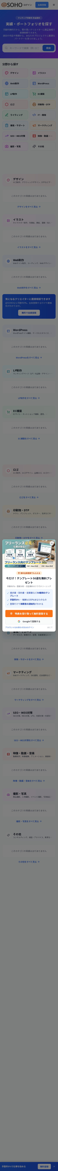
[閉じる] (52, 543)
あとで (50, 627)
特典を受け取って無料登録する (31, 613)
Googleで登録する (31, 621)
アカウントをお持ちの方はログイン (19, 627)
